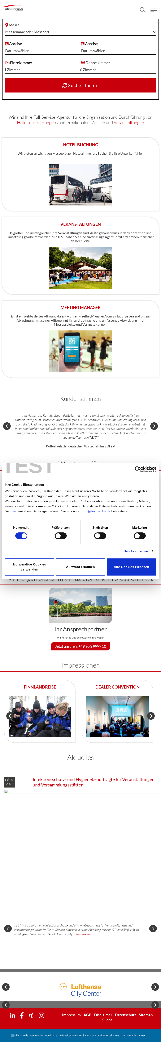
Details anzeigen (136, 551)
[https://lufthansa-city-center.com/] (80, 986)
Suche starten (83, 85)
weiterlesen (83, 934)
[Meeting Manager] (80, 350)
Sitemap (146, 1014)
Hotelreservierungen (36, 122)
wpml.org (50, 1035)
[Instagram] (41, 1015)
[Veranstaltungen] (80, 267)
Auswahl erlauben (80, 567)
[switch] (61, 535)
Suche (107, 1020)
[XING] (31, 1015)
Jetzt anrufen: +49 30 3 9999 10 (80, 646)
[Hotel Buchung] (80, 184)
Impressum (71, 1014)
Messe (14, 25)
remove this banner (134, 1035)
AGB (87, 1014)
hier (13, 511)
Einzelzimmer (21, 62)
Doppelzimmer (98, 62)
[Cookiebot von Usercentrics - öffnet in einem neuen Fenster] (137, 469)
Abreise (91, 43)
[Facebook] (21, 1015)
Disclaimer (103, 1014)
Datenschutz (125, 1014)
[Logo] (13, 5)
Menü (154, 10)
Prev (7, 426)
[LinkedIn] (12, 1015)
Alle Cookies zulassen (131, 567)
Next (154, 426)
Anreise (15, 43)
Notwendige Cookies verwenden (29, 567)
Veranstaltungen (129, 122)
